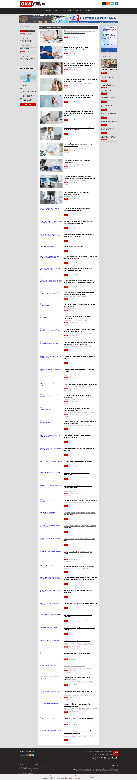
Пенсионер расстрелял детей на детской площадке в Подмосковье (108, 137)
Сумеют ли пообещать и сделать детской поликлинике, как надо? (77, 732)
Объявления (71, 697)
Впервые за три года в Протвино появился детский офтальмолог (78, 487)
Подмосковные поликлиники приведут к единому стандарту (80, 357)
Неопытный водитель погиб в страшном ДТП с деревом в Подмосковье (107, 77)
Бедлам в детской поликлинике (74, 666)
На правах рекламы (72, 571)
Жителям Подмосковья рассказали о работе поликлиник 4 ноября (78, 145)
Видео (55, 10)
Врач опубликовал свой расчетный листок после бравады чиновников (80, 422)
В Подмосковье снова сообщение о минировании (80, 384)
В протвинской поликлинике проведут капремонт (80, 604)
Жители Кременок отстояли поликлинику (77, 653)
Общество (71, 37)
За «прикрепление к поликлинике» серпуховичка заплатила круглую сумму (80, 80)
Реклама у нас (88, 10)
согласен (45, 775)
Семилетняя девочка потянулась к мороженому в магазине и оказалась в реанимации (108, 99)
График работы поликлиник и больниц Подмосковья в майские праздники (76, 48)
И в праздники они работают (73, 246)
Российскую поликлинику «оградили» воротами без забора (80, 527)
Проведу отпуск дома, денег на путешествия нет (29, 96)
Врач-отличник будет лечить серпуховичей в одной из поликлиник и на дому (79, 293)
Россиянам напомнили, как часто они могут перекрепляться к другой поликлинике (78, 96)
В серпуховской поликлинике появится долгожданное (77, 317)
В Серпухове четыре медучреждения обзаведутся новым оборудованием (80, 257)
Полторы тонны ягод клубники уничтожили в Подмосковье (27, 35)
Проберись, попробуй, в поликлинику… (77, 641)
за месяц (28, 30)
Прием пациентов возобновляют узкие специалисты (76, 474)
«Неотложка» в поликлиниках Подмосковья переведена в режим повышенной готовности (79, 281)
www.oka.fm (75, 769)
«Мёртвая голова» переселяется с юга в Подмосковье (28, 47)
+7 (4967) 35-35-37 (98, 758)
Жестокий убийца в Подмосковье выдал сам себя (108, 91)
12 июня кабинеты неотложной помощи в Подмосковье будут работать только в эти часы (79, 177)
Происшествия (72, 85)
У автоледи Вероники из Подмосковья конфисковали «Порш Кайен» (107, 107)
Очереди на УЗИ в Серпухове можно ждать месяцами (78, 553)
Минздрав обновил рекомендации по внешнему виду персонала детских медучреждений (80, 64)
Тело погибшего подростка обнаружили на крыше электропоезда (107, 129)
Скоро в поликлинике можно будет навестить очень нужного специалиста (79, 235)
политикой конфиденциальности (75, 778)
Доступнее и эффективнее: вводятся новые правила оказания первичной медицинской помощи (78, 113)
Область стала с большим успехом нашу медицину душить (77, 678)
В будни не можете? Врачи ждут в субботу (78, 691)
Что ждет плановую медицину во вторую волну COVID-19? (79, 449)
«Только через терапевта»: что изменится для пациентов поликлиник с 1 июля (79, 32)
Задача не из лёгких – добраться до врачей (78, 718)
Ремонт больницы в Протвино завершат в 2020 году (79, 540)
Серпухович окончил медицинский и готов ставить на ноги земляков (78, 269)
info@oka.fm (113, 758)
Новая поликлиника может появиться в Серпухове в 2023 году (77, 409)
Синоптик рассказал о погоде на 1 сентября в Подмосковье (27, 59)
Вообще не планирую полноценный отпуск (27, 99)
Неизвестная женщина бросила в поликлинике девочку (79, 629)
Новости (47, 10)
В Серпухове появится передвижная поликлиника (80, 500)
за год (33, 30)
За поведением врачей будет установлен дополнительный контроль (77, 209)
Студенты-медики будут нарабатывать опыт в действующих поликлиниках (79, 222)
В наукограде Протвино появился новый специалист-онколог (77, 436)
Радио (62, 10)
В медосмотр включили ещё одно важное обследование (77, 161)
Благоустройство (72, 621)
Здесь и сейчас (72, 262)
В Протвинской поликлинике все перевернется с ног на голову (80, 513)
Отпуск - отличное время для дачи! (29, 92)
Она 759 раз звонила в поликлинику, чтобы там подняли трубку (79, 305)
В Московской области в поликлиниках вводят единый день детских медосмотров (79, 343)
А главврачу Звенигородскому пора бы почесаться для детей (77, 705)
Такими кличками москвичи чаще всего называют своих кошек (27, 53)
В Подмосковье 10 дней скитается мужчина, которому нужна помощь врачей (108, 115)
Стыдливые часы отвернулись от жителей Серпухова (78, 616)
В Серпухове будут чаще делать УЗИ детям (78, 462)
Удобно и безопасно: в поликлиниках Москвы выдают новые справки (79, 129)
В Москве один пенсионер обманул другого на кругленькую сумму (109, 122)
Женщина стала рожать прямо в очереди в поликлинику (78, 591)
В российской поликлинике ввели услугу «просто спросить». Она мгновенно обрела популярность (80, 578)
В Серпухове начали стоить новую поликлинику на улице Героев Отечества (79, 330)
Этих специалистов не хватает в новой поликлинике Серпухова (76, 193)
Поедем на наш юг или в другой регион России (28, 88)
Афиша (69, 10)
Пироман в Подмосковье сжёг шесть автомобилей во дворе (108, 84)
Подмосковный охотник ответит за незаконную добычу (109, 70)
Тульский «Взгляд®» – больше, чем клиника (79, 566)
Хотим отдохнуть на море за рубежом (29, 84)
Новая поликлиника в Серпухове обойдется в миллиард (79, 370)
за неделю (23, 30)
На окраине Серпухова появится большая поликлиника (77, 396)
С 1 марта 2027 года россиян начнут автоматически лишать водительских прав (27, 41)
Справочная (78, 10)
